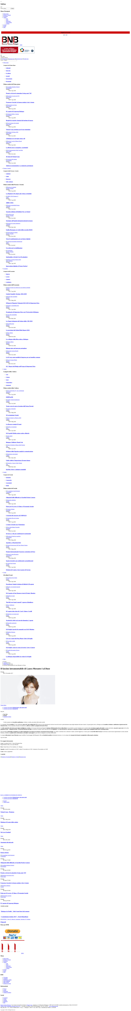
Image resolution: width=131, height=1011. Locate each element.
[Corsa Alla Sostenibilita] (11, 314)
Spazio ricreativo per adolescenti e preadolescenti (19, 561)
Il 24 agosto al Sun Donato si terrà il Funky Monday (20, 593)
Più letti (5, 800)
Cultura (4, 17)
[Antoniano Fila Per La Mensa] (12, 518)
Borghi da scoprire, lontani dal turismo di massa (19, 120)
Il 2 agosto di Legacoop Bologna (15, 111)
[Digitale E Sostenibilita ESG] (12, 305)
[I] (11, 58)
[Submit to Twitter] (14, 756)
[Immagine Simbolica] (11, 500)
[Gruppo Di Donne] (10, 509)
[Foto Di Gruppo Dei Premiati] (12, 123)
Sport (7, 20)
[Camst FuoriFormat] (11, 563)
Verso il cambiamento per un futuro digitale (18, 239)
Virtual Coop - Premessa (7, 812)
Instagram (5, 1001)
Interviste (8, 70)
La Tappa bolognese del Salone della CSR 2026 (19, 321)
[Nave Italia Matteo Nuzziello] (13, 527)
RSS (4, 1002)
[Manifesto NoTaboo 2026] (12, 132)
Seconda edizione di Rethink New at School (18, 211)
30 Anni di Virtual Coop (13, 156)
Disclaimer (5, 991)
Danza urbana (5, 852)
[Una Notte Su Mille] (10, 641)
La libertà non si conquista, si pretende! (17, 147)
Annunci (8, 279)
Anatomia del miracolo (7, 842)
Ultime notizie (6, 802)
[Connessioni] (9, 250)
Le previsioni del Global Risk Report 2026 (18, 330)
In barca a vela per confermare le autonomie (18, 533)
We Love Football (6, 832)
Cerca (2, 8)
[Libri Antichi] (9, 436)
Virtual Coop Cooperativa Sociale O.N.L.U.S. (10, 1006)
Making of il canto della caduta (9, 822)
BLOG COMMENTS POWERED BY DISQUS (11, 795)
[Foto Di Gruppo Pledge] (11, 360)
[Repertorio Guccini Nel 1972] (12, 96)
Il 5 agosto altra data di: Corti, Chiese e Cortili (19, 611)
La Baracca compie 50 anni (13, 424)
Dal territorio (9, 78)
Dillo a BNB (6, 982)
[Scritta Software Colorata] (11, 232)
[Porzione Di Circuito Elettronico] (13, 223)
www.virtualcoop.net (53, 1006)
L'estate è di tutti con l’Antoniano (15, 524)
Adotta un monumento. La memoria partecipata (19, 165)
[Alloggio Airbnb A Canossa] (12, 114)
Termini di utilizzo (7, 992)
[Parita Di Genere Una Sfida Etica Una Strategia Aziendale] (18, 287)
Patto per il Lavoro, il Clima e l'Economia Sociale (20, 506)
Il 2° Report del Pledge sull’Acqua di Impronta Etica (20, 366)
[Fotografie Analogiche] (11, 623)
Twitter (4, 999)
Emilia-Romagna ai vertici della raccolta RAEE (19, 230)
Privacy (5, 988)
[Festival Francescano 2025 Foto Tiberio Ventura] (16, 545)
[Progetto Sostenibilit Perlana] (13, 205)
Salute (7, 176)
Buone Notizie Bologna (6, 1005)
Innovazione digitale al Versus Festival (16, 266)
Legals (4, 990)
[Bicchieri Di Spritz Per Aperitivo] (13, 536)
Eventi (4, 26)
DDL (4, 27)
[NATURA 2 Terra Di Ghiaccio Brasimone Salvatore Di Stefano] (15, 919)
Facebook (5, 997)
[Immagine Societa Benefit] (12, 351)
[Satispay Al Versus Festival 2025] (13, 259)
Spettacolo (8, 21)
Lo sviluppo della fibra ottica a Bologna (17, 339)
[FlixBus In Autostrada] (11, 426)
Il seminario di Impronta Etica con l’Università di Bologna (22, 312)
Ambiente (8, 173)
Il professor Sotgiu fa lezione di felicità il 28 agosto (20, 584)
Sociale (4, 24)
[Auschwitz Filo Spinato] (11, 159)
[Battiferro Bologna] (10, 632)
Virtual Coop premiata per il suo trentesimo (18, 129)
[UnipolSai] (17, 52)
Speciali (8, 76)
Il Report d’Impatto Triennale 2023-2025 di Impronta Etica (22, 303)
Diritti (7, 485)
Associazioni (9, 482)
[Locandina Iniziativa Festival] (13, 86)
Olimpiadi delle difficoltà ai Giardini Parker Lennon (20, 497)
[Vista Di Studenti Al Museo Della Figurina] (15, 445)
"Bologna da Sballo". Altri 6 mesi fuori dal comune (15, 911)
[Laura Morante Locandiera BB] (28, 704)
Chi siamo (5, 977)
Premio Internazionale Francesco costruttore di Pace (20, 551)
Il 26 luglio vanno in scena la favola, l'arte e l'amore (20, 647)
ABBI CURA (9, 202)
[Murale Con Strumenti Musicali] (13, 586)
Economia (5, 16)
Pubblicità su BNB (7, 979)
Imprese (8, 274)
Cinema (7, 23)
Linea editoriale (6, 981)
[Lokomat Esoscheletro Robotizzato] (14, 241)
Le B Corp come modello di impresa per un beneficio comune (23, 357)
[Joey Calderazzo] (10, 605)
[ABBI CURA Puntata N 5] (12, 196)
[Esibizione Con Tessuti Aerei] (12, 614)
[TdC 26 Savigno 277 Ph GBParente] (15, 390)
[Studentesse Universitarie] (12, 454)
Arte (7, 18)
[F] (64, 34)
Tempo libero (9, 22)
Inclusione (8, 477)
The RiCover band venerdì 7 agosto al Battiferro (19, 602)
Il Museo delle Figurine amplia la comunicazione (19, 451)
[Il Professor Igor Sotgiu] (11, 577)
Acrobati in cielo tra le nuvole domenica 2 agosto (19, 620)
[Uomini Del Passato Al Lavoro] (12, 650)
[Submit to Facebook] (5, 756)
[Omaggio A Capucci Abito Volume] (14, 463)
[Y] (4, 58)
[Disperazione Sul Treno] (11, 105)
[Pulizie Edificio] (10, 341)
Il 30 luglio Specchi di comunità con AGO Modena (20, 629)
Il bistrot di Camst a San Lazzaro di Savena (18, 570)
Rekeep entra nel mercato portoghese (16, 348)
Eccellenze (8, 73)
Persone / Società (7, 15)
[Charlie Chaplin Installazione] (13, 399)
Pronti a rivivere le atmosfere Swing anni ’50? (19, 93)
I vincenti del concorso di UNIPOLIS (16, 515)
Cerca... (2, 60)
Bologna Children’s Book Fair (14, 442)
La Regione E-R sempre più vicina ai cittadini (18, 193)
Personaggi (8, 81)
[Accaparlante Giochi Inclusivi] (13, 491)
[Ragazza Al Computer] (11, 187)
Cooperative (9, 480)
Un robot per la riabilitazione (14, 248)
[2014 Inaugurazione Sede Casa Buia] (14, 150)
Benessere (8, 179)
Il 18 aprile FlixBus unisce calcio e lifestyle (17, 433)
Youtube (5, 1000)
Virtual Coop (29, 1005)
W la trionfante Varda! (12, 415)
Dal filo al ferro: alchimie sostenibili (16, 469)
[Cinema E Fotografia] (11, 408)
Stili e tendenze (9, 181)
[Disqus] (65, 776)
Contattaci (5, 978)
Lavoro (7, 276)
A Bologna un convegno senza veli (15, 138)
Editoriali (8, 68)
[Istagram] (22, 756)
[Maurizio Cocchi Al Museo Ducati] (14, 141)
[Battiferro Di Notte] (10, 595)
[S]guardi (3, 922)
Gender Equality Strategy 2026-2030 (16, 294)
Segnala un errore (7, 983)
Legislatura (8, 282)
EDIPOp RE (9, 397)
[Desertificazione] (10, 323)
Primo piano (6, 13)
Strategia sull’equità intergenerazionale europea (19, 220)
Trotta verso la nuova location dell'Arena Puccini (19, 406)
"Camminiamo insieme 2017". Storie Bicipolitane (14, 916)
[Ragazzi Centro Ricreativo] (12, 554)
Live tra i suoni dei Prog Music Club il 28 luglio (19, 638)
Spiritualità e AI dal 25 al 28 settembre (16, 257)
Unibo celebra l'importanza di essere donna (18, 460)
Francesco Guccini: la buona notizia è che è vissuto (20, 102)
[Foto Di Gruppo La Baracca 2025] (13, 417)
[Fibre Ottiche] (9, 332)
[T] (67, 34)
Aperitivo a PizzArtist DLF (13, 542)
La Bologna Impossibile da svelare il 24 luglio (18, 656)
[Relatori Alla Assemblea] (11, 296)
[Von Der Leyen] (10, 214)
